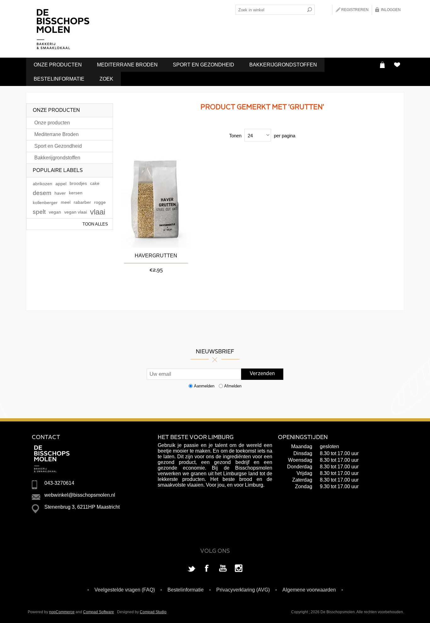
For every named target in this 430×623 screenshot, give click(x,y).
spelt (39, 212)
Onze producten (58, 64)
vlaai (97, 212)
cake (94, 183)
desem (42, 193)
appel (60, 183)
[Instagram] (238, 569)
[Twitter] (191, 569)
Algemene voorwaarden (309, 589)
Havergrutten (156, 255)
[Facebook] (207, 569)
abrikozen (42, 183)
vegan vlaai (75, 211)
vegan (55, 211)
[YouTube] (223, 569)
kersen (75, 193)
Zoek (106, 79)
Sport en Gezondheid (203, 64)
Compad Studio (153, 612)
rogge (100, 202)
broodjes (78, 183)
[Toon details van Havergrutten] (156, 200)
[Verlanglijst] (397, 65)
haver (60, 193)
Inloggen (391, 10)
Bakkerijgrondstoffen (283, 64)
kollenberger (45, 202)
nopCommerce (62, 612)
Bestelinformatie (59, 79)
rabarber (82, 202)
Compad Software (98, 612)
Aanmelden (204, 386)
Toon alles (95, 224)
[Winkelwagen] (382, 65)
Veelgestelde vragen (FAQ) (124, 589)
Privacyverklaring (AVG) (243, 589)
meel (66, 202)
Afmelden (232, 386)
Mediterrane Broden (127, 64)
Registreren (355, 10)
